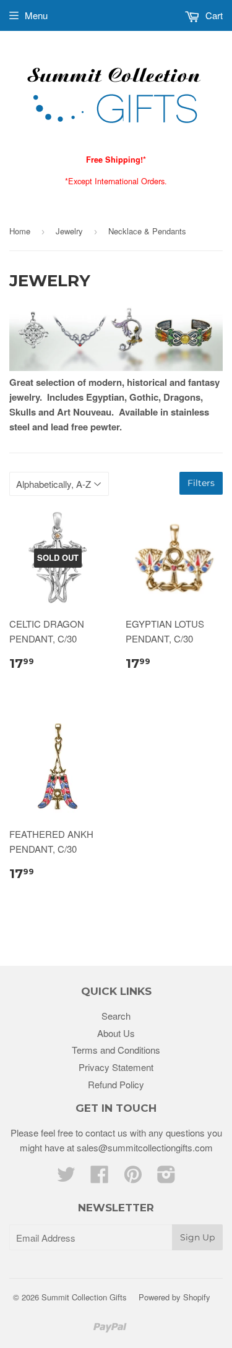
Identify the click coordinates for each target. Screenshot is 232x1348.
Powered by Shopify (174, 1297)
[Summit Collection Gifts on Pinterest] (133, 1177)
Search (116, 1015)
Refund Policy (116, 1084)
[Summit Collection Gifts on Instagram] (166, 1177)
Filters (201, 482)
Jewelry (69, 231)
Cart (213, 15)
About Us (116, 1032)
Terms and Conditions (116, 1049)
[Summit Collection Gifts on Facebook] (99, 1177)
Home (19, 231)
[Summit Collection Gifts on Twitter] (66, 1177)
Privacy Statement (116, 1066)
